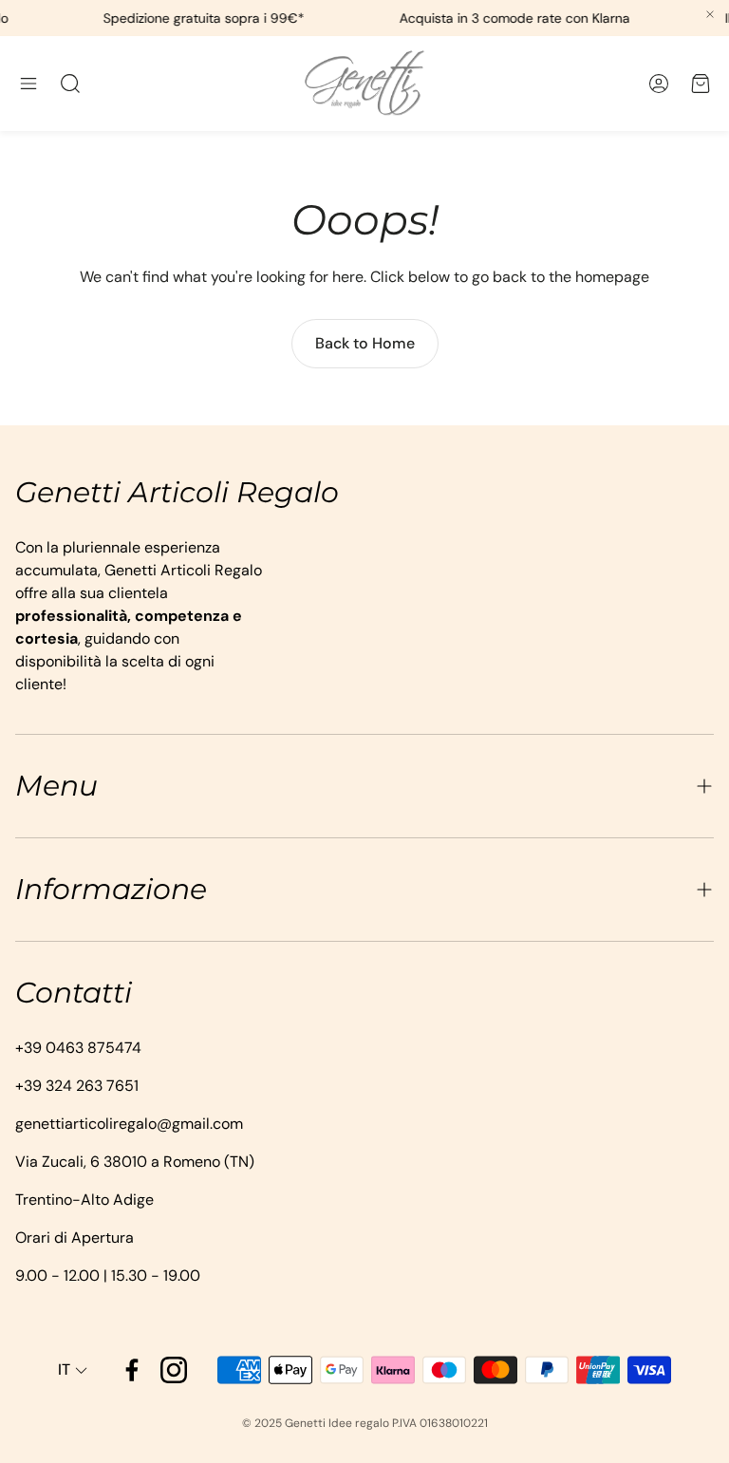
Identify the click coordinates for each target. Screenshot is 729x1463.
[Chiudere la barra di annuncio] (710, 14)
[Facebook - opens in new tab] (132, 1370)
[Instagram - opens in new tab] (173, 1370)
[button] (28, 83)
